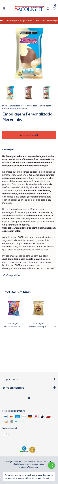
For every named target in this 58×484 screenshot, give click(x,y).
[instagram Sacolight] (29, 397)
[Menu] (4, 9)
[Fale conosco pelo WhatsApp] (51, 465)
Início (4, 105)
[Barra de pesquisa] (48, 9)
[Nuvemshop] (29, 467)
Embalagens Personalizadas (23, 105)
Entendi (46, 478)
